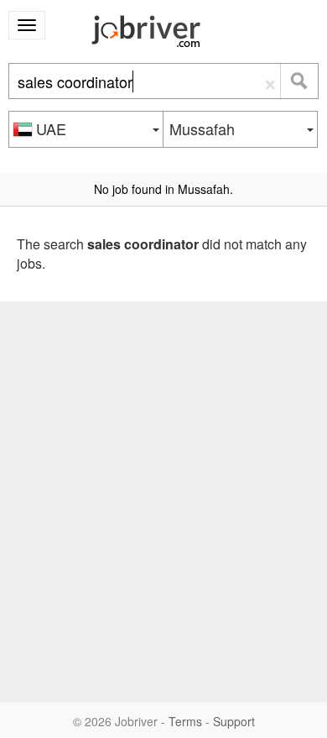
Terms (185, 721)
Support (234, 721)
